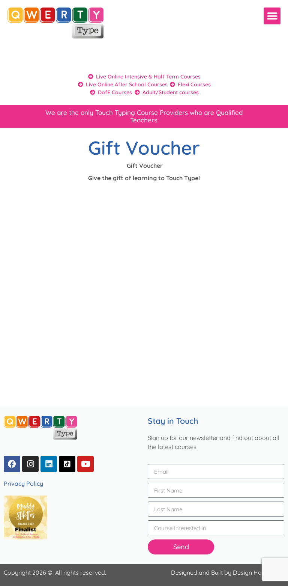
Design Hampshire (258, 572)
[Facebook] (12, 464)
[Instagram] (30, 464)
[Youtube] (85, 464)
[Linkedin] (48, 464)
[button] (272, 16)
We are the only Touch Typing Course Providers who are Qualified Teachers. (144, 116)
